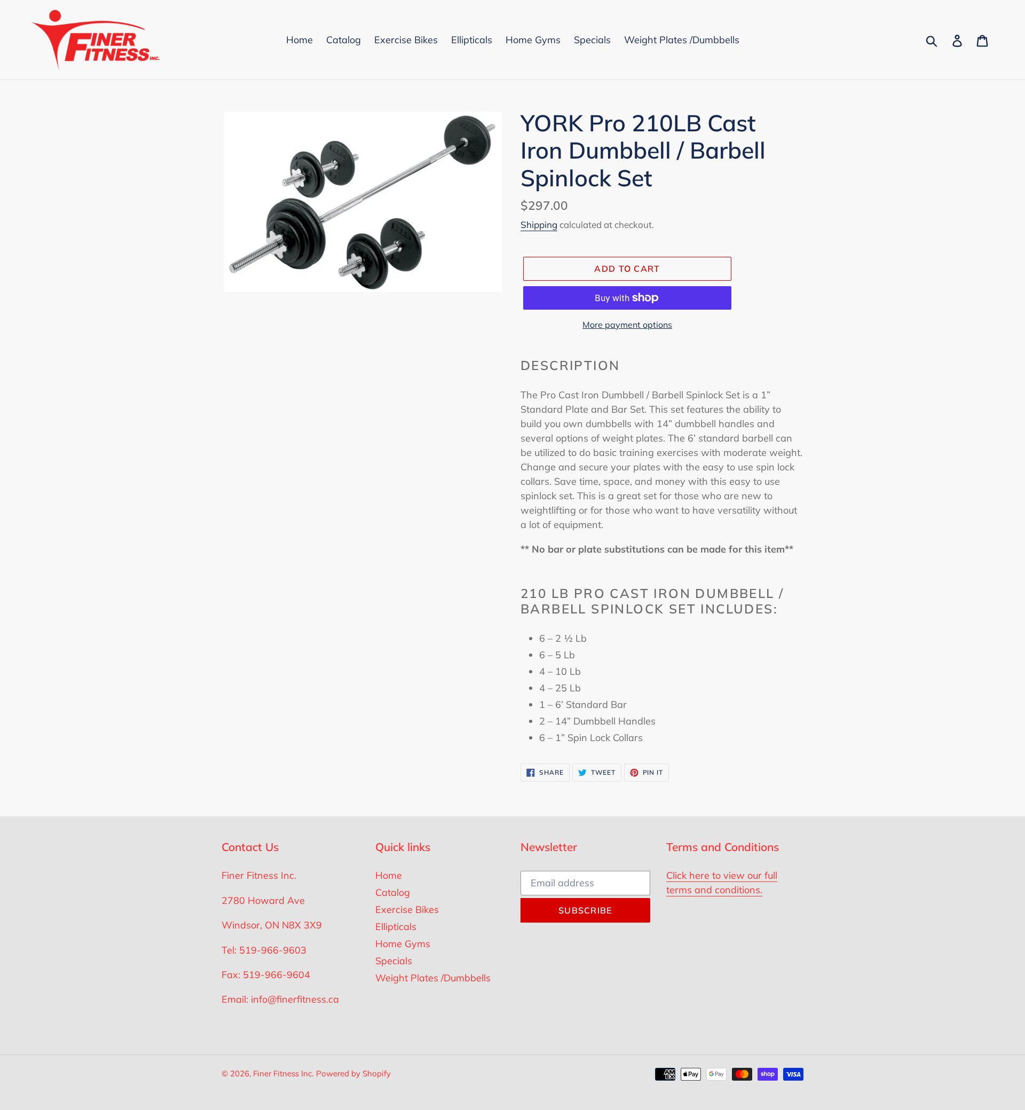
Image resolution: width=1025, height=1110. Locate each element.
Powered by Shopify (353, 1073)
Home (388, 875)
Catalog (392, 892)
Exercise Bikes (407, 909)
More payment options (627, 324)
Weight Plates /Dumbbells (433, 978)
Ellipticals (395, 926)
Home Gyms (402, 944)
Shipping (539, 224)
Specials (393, 961)
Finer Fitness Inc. (283, 1073)
